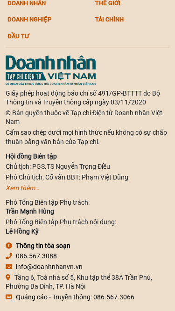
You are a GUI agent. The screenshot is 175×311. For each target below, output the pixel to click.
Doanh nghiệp (29, 19)
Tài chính (109, 19)
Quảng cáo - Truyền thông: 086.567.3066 (75, 297)
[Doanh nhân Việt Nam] (51, 69)
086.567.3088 (36, 256)
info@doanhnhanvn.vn (49, 266)
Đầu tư (18, 36)
